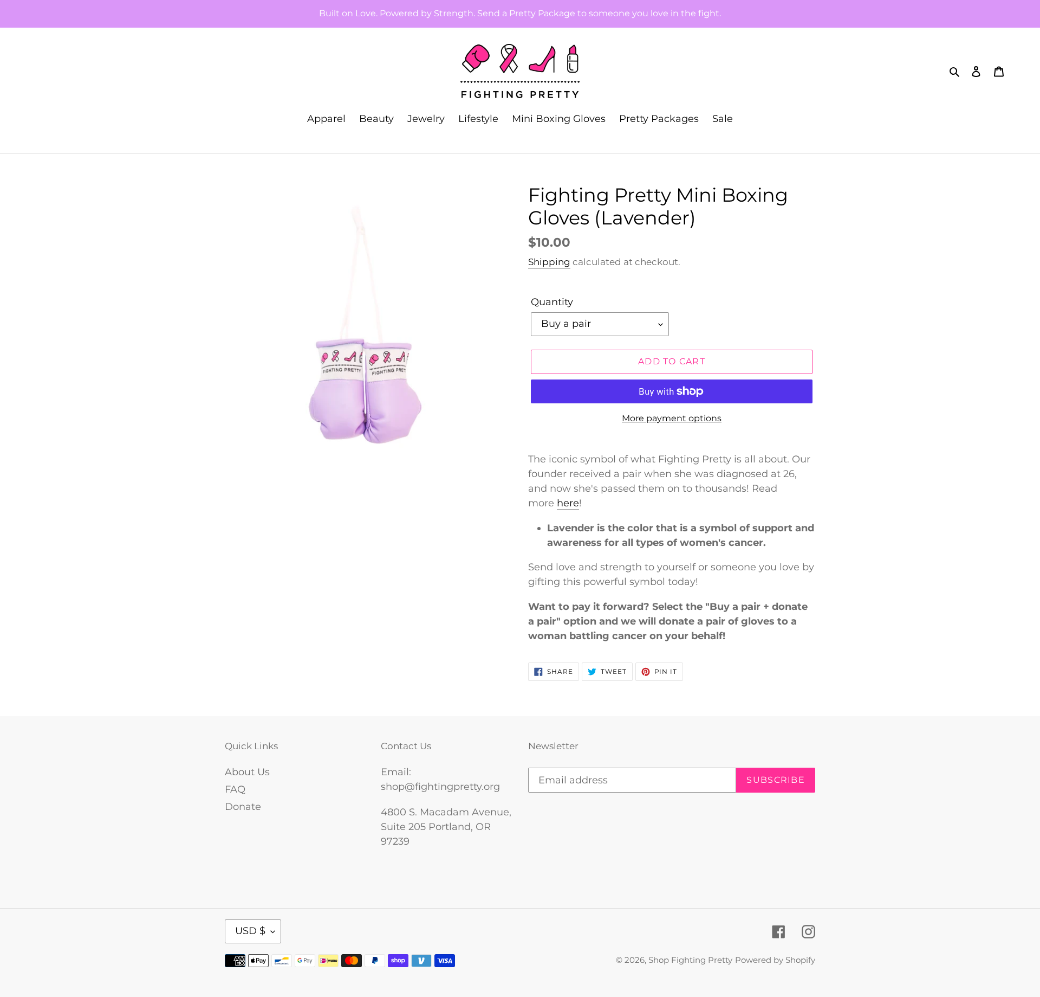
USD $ (250, 931)
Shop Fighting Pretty (690, 960)
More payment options (672, 418)
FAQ (235, 789)
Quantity (552, 302)
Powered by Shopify (775, 960)
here (568, 503)
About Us (247, 772)
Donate (243, 807)
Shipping (549, 261)
